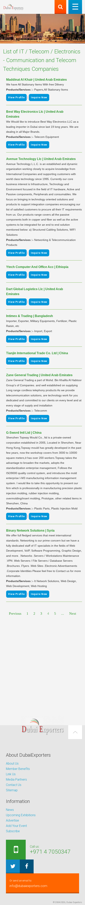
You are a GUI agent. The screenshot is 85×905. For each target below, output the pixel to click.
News (10, 810)
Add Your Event (16, 826)
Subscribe (13, 831)
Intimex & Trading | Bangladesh (29, 316)
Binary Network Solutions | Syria (30, 530)
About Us (12, 763)
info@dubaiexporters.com (28, 883)
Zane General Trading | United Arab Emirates (39, 375)
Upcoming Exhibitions (21, 815)
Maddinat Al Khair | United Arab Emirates (36, 79)
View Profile (16, 97)
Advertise (12, 820)
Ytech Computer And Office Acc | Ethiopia (37, 267)
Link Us (11, 774)
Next (72, 613)
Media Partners (16, 779)
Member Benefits (18, 769)
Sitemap (12, 790)
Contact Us (13, 785)
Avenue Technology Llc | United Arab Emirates (41, 159)
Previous (15, 613)
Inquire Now (39, 97)
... (62, 613)
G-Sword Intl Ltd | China (24, 432)
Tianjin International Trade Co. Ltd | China (37, 353)
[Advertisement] (42, 665)
